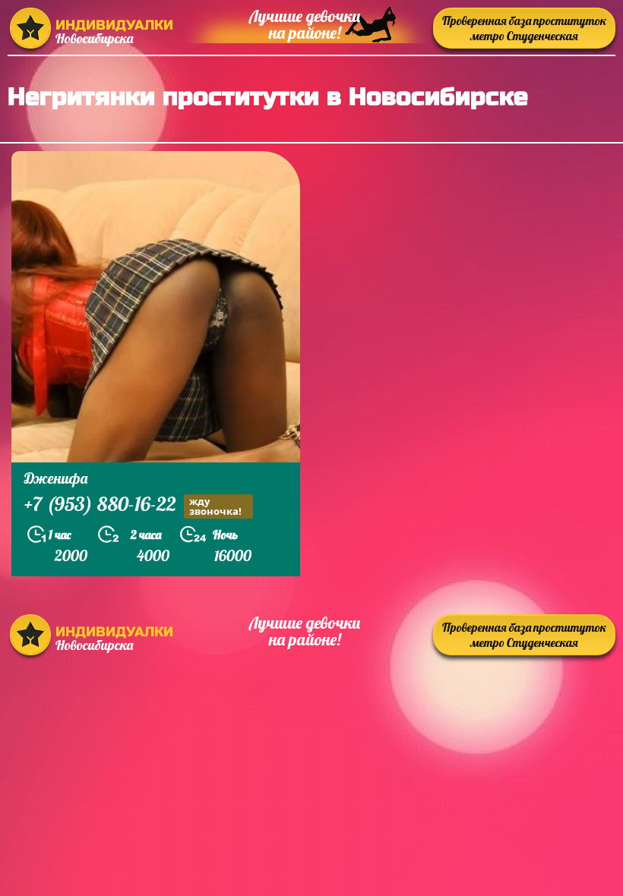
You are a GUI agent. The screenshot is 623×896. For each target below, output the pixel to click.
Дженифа (55, 478)
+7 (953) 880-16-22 (133, 506)
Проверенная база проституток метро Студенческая (524, 28)
